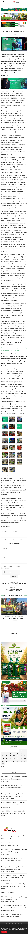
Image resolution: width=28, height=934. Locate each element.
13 (14, 756)
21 (17, 758)
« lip (2, 766)
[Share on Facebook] (17, 539)
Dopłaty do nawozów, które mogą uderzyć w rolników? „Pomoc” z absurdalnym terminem (14, 899)
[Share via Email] (21, 539)
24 (3, 761)
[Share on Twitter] (18, 539)
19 (10, 758)
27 (14, 761)
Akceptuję (4, 931)
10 (3, 756)
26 (10, 761)
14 (17, 756)
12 (10, 756)
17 (3, 758)
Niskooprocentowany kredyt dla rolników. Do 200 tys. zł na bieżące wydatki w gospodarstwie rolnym (13, 796)
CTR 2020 (15, 531)
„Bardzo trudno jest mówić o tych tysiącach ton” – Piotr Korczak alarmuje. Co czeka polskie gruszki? (13, 908)
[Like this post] (16, 539)
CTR (11, 531)
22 (21, 758)
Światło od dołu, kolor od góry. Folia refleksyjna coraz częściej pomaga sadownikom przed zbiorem (11, 787)
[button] (2, 610)
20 (14, 758)
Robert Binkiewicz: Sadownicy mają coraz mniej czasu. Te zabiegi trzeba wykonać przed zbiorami (13, 805)
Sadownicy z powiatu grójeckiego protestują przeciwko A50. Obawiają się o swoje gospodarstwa (14, 779)
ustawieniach (22, 929)
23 (25, 758)
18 (6, 758)
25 (6, 761)
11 (6, 756)
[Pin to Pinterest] (20, 539)
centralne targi (5, 531)
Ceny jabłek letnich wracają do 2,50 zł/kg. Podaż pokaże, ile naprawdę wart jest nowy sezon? (13, 813)
